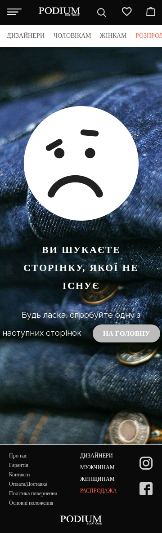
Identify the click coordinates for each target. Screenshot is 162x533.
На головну (126, 333)
